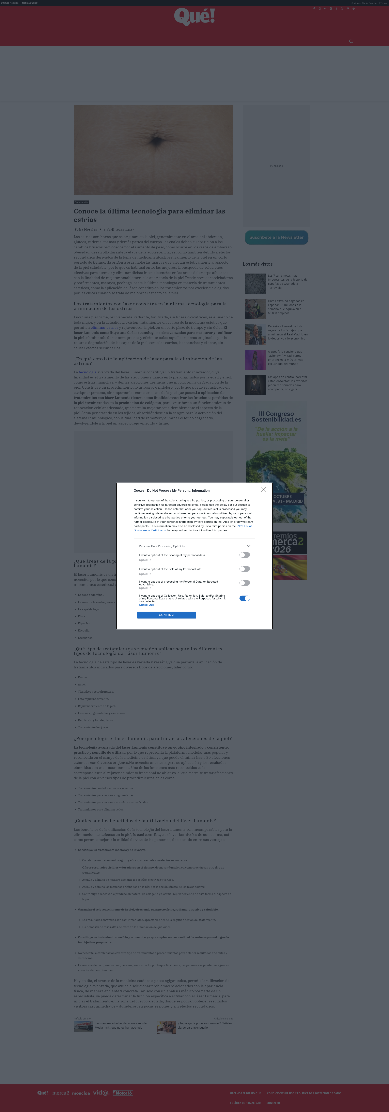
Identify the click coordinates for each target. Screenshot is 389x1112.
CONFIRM (166, 614)
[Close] (264, 491)
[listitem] (194, 546)
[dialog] (194, 556)
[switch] (244, 555)
